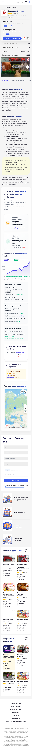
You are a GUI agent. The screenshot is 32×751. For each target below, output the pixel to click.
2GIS (8, 376)
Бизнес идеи (16, 712)
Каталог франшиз (16, 703)
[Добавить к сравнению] (27, 38)
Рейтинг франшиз (16, 706)
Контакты (16, 715)
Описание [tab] (5, 80)
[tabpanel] (16, 135)
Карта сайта (16, 718)
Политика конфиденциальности (16, 721)
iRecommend (10, 377)
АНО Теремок (20, 352)
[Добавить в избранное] (24, 38)
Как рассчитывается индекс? (19, 227)
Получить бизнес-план (12, 38)
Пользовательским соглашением (14, 487)
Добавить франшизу (16, 709)
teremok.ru (20, 316)
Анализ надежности (19, 80)
